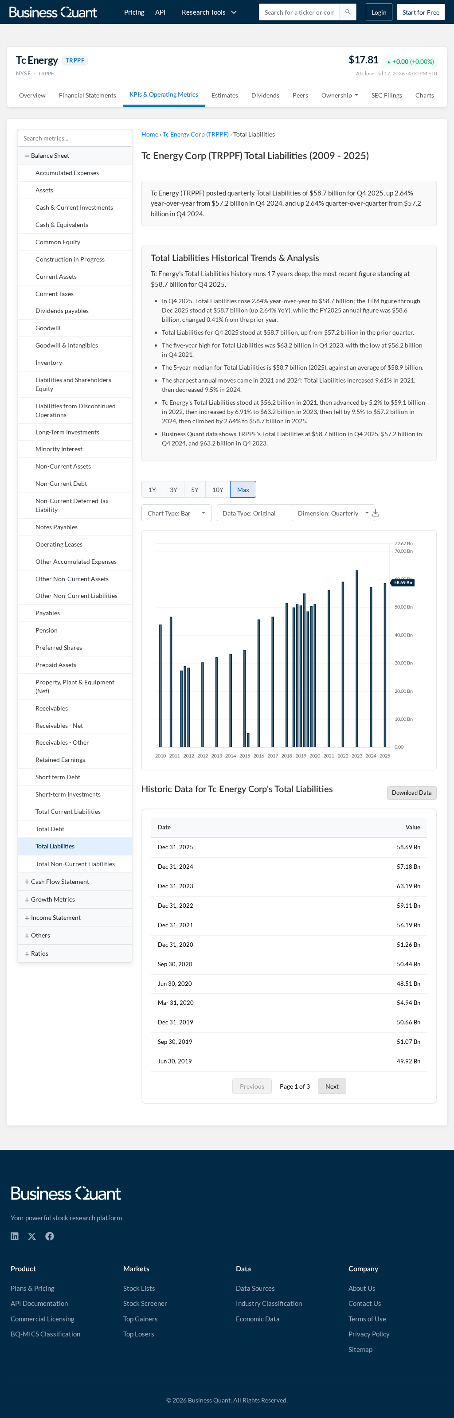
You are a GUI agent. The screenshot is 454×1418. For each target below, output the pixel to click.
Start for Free (421, 12)
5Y (195, 489)
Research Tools (204, 12)
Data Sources (255, 1288)
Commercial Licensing (42, 1319)
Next (332, 1086)
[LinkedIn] (15, 1236)
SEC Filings (387, 95)
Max (243, 489)
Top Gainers (140, 1319)
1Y (152, 489)
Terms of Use (367, 1319)
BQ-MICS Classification (45, 1334)
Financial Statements (87, 95)
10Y (217, 489)
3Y (173, 489)
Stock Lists (139, 1288)
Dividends (265, 95)
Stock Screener (145, 1303)
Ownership (336, 95)
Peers (300, 95)
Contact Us (364, 1303)
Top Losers (138, 1334)
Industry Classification (269, 1303)
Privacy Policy (369, 1334)
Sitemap (360, 1349)
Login (379, 12)
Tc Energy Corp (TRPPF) (196, 134)
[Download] (375, 512)
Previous (252, 1086)
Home (149, 134)
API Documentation (39, 1303)
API (160, 12)
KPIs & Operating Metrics (163, 95)
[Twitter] (31, 1236)
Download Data (412, 792)
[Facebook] (49, 1236)
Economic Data (258, 1319)
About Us (362, 1288)
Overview (32, 95)
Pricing (134, 12)
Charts (424, 95)
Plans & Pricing (33, 1288)
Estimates (224, 95)
